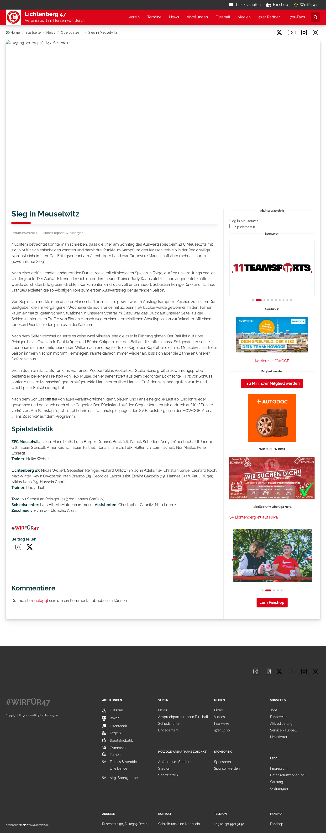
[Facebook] (256, 32)
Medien (244, 17)
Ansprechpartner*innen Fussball (183, 717)
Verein (134, 17)
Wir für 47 (308, 4)
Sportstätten (168, 775)
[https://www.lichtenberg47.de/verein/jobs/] (272, 478)
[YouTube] (291, 32)
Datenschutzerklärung (287, 775)
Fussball (223, 17)
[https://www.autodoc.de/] (272, 418)
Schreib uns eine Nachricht (179, 824)
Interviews (222, 723)
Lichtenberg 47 (49, 715)
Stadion (164, 768)
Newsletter (278, 737)
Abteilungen (197, 17)
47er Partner (269, 17)
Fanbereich (278, 717)
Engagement (168, 730)
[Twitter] (279, 32)
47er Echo (222, 730)
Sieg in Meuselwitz (243, 221)
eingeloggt (38, 600)
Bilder (218, 710)
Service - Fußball (283, 730)
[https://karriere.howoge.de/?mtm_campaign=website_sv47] (272, 334)
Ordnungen (279, 788)
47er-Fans (296, 17)
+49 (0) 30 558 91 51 (229, 824)
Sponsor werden (227, 768)
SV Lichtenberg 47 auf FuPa (253, 517)
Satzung (276, 782)
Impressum (279, 768)
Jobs (274, 710)
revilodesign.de (39, 825)
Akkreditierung (281, 723)
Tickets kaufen (248, 4)
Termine (154, 17)
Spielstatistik (245, 227)
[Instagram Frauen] (315, 32)
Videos (219, 717)
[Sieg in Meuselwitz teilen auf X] (29, 547)
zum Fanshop (272, 602)
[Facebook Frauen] (268, 32)
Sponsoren (222, 762)
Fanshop (280, 4)
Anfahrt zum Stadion (174, 762)
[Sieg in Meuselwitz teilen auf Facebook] (18, 547)
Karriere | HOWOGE (272, 361)
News (174, 17)
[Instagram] (304, 32)
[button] (308, 272)
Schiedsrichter (169, 723)
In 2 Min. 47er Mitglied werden (272, 383)
